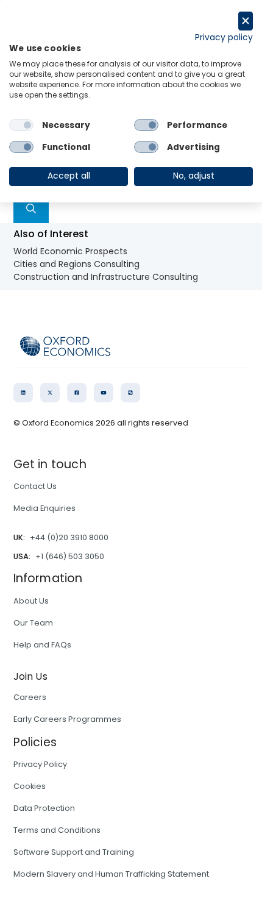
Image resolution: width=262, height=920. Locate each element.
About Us (31, 601)
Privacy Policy (40, 764)
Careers (29, 697)
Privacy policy (224, 37)
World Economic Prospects (70, 251)
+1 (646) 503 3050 (69, 556)
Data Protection (44, 808)
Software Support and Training (73, 852)
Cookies (29, 786)
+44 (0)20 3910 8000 (69, 537)
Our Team (33, 623)
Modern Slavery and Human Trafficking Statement (111, 874)
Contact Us (35, 486)
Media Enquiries (44, 508)
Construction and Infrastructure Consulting (105, 277)
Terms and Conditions (57, 830)
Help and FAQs (42, 645)
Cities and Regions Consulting (76, 264)
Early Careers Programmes (67, 719)
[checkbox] (21, 125)
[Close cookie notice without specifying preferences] (245, 21)
